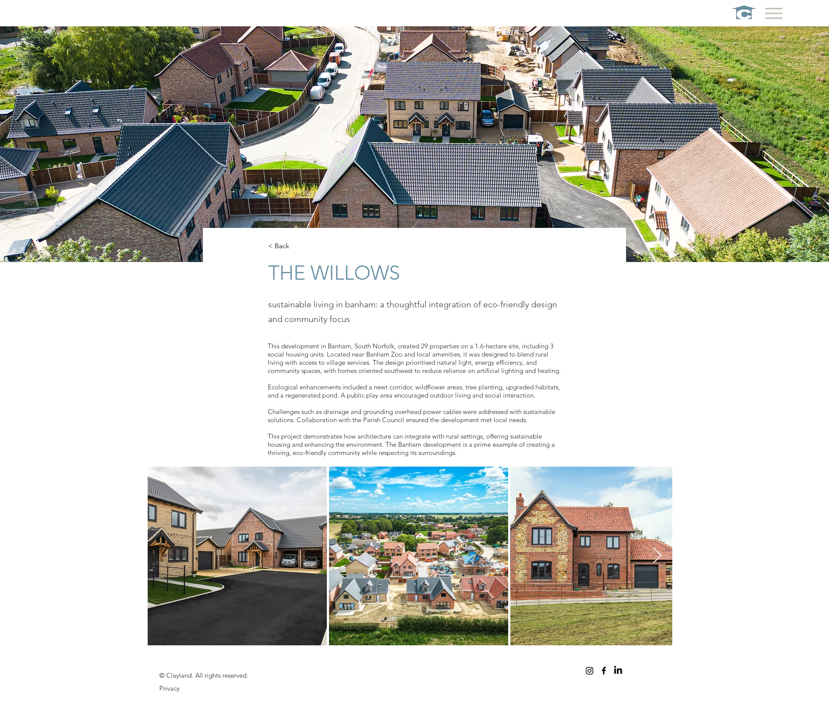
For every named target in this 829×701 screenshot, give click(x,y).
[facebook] (604, 671)
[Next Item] (657, 555)
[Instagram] (590, 671)
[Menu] (773, 13)
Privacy (169, 688)
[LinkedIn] (618, 671)
